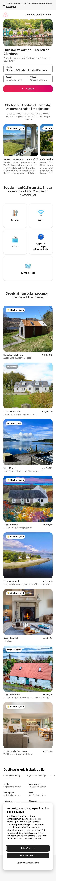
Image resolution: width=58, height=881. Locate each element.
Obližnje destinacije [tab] (12, 775)
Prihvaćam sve (28, 848)
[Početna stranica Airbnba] (5, 14)
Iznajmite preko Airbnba (38, 14)
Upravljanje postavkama (28, 862)
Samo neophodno (28, 855)
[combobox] (28, 70)
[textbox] (16, 80)
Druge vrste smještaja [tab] (36, 775)
